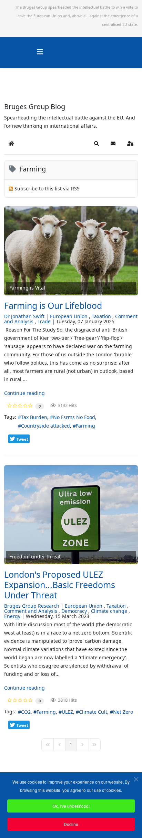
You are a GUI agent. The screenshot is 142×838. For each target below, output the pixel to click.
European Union (69, 316)
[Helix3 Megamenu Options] (40, 52)
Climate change (109, 611)
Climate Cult (93, 712)
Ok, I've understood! (71, 806)
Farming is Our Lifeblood (53, 305)
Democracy (74, 611)
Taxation (101, 316)
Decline (71, 824)
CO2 (26, 712)
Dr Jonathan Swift (24, 316)
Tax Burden (34, 417)
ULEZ (67, 712)
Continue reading (24, 393)
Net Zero (123, 712)
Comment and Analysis (30, 611)
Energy (12, 616)
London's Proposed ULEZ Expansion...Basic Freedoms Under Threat (59, 584)
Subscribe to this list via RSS (47, 188)
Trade (44, 321)
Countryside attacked (45, 425)
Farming (85, 425)
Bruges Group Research (31, 606)
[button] (96, 143)
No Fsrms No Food (74, 417)
